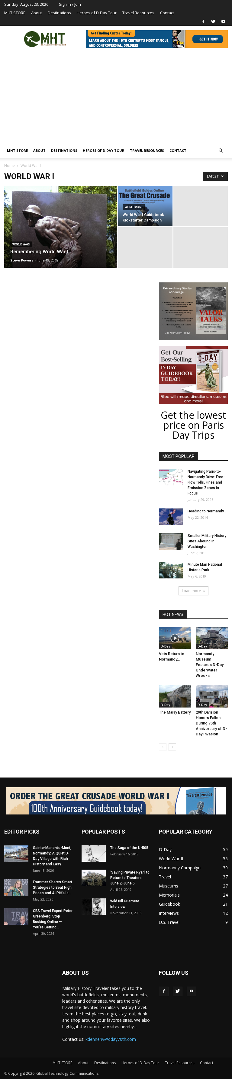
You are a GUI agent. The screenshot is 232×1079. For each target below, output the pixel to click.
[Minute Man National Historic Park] (171, 570)
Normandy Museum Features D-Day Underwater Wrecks (210, 664)
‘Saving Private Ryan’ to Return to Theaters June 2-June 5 (130, 877)
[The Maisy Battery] (175, 696)
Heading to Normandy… (207, 511)
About (36, 12)
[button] (220, 151)
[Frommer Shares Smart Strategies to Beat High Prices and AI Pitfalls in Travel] (16, 887)
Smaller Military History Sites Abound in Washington (207, 541)
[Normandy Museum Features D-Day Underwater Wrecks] (212, 638)
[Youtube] (223, 21)
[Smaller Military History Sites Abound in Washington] (171, 541)
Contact (167, 12)
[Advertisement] (116, 97)
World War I (21, 244)
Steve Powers (21, 260)
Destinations (59, 12)
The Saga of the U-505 (129, 848)
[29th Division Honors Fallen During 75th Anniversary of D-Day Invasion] (212, 696)
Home (9, 165)
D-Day (165, 646)
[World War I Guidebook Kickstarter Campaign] (145, 206)
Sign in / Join (70, 4)
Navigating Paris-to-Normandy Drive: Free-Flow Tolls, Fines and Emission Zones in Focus (206, 482)
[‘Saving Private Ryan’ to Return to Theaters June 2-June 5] (94, 878)
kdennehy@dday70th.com (110, 1039)
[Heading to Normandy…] (171, 516)
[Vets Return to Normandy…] (175, 638)
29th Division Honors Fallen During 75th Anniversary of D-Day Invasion (211, 723)
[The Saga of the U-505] (94, 853)
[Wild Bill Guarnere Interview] (94, 906)
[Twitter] (213, 21)
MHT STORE (14, 12)
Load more (191, 590)
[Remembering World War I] (60, 235)
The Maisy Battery (175, 712)
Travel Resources (138, 12)
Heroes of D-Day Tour (97, 12)
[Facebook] (203, 21)
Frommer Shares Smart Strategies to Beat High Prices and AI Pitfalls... (52, 887)
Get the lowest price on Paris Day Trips (193, 424)
